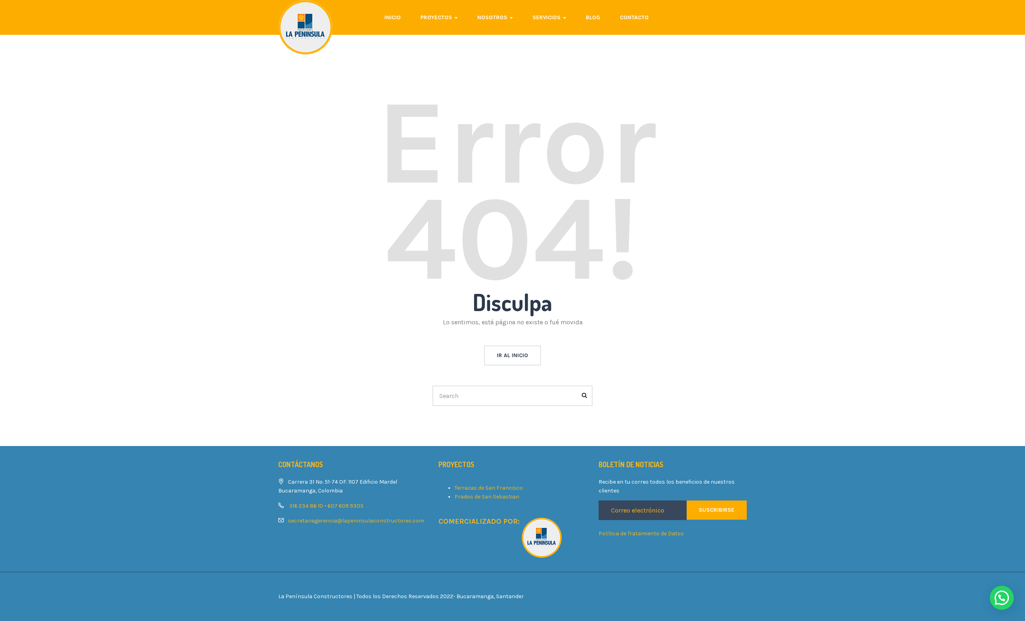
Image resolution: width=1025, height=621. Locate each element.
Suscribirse (716, 509)
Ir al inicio (512, 355)
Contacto (634, 17)
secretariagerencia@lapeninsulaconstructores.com (356, 520)
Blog (593, 17)
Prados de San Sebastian (486, 496)
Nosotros (493, 17)
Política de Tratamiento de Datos (641, 533)
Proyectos (437, 17)
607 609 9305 (346, 505)
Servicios (547, 17)
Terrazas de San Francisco (488, 487)
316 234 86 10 (306, 505)
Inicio (392, 17)
